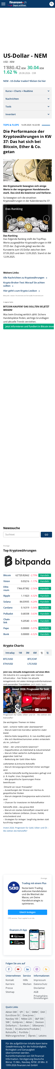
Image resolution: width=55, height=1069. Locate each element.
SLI (27, 1012)
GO (46, 534)
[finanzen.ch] (18, 2)
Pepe (6, 628)
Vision (6, 581)
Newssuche (11, 528)
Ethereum (6, 588)
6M (35, 652)
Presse (9, 988)
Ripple (6, 595)
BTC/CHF (32, 659)
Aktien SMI (11, 1012)
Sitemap (10, 992)
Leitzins (43, 1035)
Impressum (40, 980)
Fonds (9, 1028)
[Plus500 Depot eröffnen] (17, 5)
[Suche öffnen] (51, 4)
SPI (21, 1012)
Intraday (10, 652)
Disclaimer (39, 988)
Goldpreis (17, 1022)
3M (27, 652)
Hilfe (25, 980)
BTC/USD (8, 659)
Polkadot (8, 613)
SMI (7, 1022)
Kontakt (10, 980)
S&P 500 (39, 1018)
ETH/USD (8, 663)
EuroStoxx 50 (13, 1015)
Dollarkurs (11, 1025)
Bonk (6, 634)
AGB (36, 992)
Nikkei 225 (26, 1018)
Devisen (39, 1022)
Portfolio (23, 1032)
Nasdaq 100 (12, 1018)
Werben (27, 984)
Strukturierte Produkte (27, 1028)
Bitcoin (7, 575)
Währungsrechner (15, 1035)
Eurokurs (24, 1025)
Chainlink (6, 621)
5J (48, 652)
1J (42, 652)
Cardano (8, 607)
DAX (42, 1012)
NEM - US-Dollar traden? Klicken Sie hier (24, 80)
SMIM (35, 1012)
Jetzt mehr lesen (39, 684)
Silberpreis (38, 1025)
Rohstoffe (11, 1032)
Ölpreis (32, 1035)
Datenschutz (40, 984)
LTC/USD (32, 663)
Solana (7, 601)
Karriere (10, 984)
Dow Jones (28, 1015)
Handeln (44, 575)
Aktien (29, 1022)
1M (20, 652)
